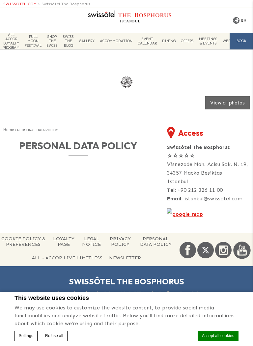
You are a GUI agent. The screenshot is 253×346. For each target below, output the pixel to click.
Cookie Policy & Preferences (23, 241)
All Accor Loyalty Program (11, 41)
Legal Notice (91, 241)
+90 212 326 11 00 (200, 190)
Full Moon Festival (33, 41)
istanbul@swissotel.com (213, 198)
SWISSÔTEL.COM (20, 4)
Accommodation (116, 41)
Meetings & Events (208, 41)
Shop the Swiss (52, 41)
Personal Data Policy (156, 241)
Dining (169, 41)
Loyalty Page (63, 241)
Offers (187, 41)
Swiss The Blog (68, 41)
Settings (26, 335)
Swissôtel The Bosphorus (66, 4)
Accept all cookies (218, 335)
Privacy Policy (120, 241)
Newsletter (125, 258)
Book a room (241, 44)
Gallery (87, 41)
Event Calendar (147, 41)
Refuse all (54, 335)
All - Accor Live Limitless (67, 258)
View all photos (227, 103)
